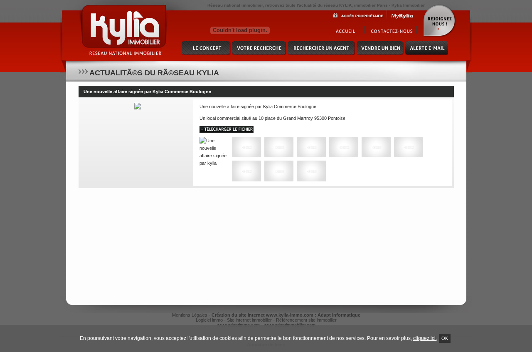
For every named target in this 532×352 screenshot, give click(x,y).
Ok (444, 338)
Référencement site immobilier (306, 319)
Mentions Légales (189, 314)
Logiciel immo (209, 319)
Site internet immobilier (249, 319)
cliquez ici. (425, 338)
